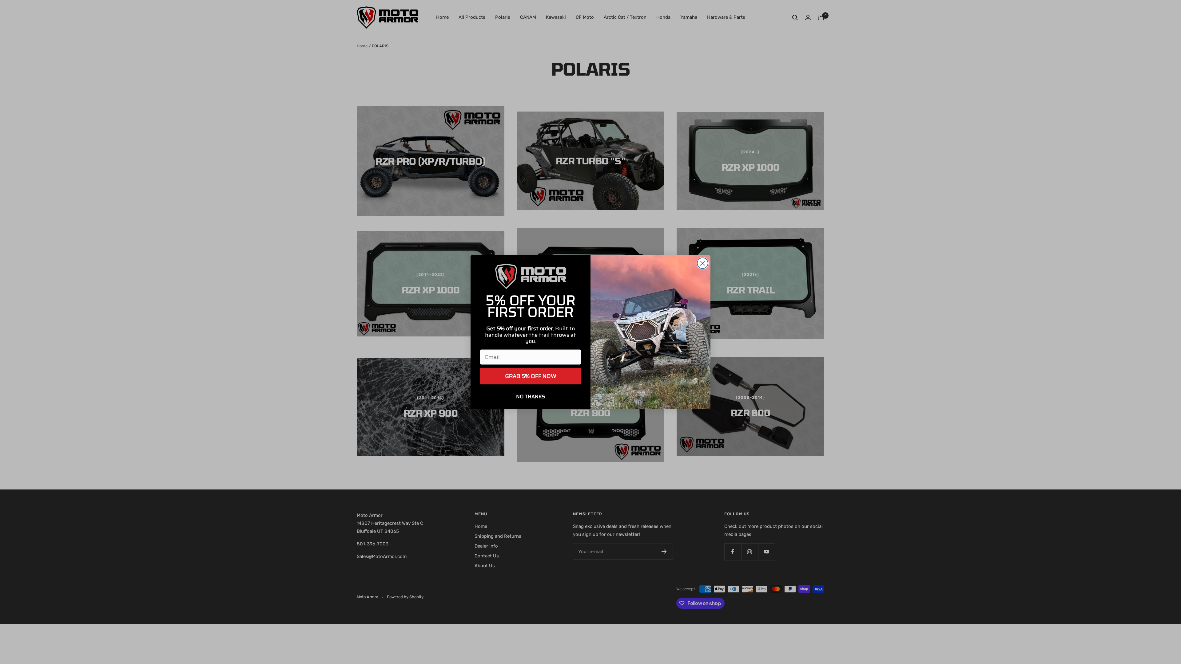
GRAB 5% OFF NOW (530, 376)
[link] (530, 276)
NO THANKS (530, 396)
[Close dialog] (702, 263)
